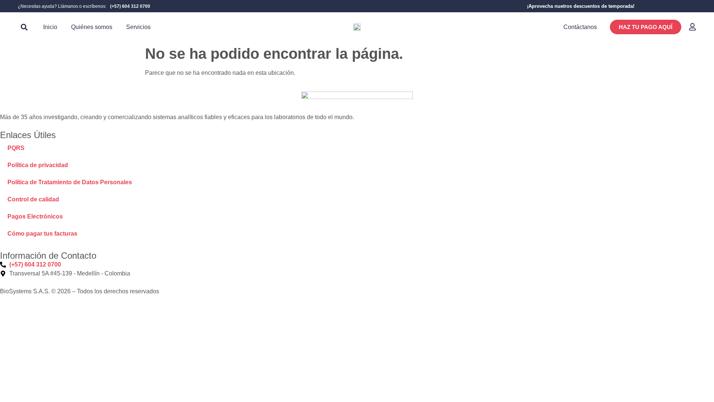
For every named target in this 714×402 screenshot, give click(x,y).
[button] (24, 27)
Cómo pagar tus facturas (42, 233)
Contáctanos (580, 27)
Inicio (50, 27)
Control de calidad (33, 199)
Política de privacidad (37, 165)
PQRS (16, 148)
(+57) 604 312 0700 (130, 6)
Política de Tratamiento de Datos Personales (69, 182)
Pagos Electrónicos (35, 216)
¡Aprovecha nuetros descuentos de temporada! (580, 6)
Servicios (138, 27)
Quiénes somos (91, 27)
